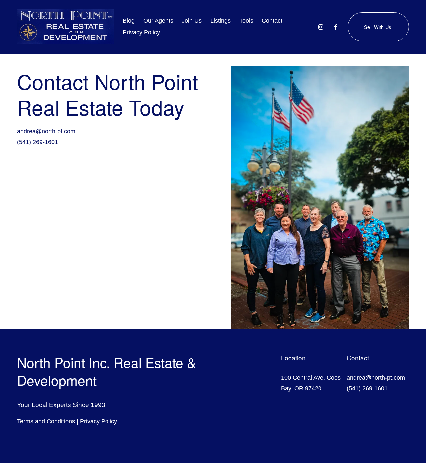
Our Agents (158, 20)
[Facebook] (335, 27)
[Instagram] (321, 27)
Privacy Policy (98, 421)
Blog (129, 20)
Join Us (192, 20)
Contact (272, 20)
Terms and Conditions (46, 421)
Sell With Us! (378, 26)
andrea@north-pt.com (46, 131)
